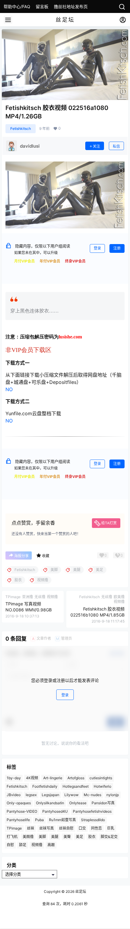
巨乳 (110, 828)
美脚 (42, 836)
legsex (31, 794)
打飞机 (12, 836)
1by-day (14, 778)
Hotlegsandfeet (76, 786)
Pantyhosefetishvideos (92, 811)
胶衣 (92, 836)
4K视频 (32, 778)
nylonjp (112, 794)
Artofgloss (75, 778)
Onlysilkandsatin (50, 803)
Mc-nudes (92, 794)
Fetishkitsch (20, 128)
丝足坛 (80, 891)
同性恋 (96, 828)
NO (9, 389)
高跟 (51, 845)
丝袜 (30, 828)
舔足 (22, 845)
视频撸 (36, 845)
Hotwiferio (102, 786)
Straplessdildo (93, 820)
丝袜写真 (46, 828)
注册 (117, 248)
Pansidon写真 (103, 803)
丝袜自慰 (66, 828)
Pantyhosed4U (55, 811)
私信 (116, 146)
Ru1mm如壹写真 (62, 820)
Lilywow (71, 794)
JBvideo (14, 794)
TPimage (14, 828)
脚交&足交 (109, 836)
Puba (39, 820)
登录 (97, 248)
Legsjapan (50, 794)
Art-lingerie (52, 778)
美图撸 (28, 836)
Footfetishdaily (44, 786)
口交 (82, 828)
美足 (79, 836)
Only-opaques (19, 803)
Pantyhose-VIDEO (22, 811)
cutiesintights (100, 778)
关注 (96, 146)
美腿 (54, 836)
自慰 (10, 845)
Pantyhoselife (18, 820)
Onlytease (77, 803)
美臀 (67, 836)
